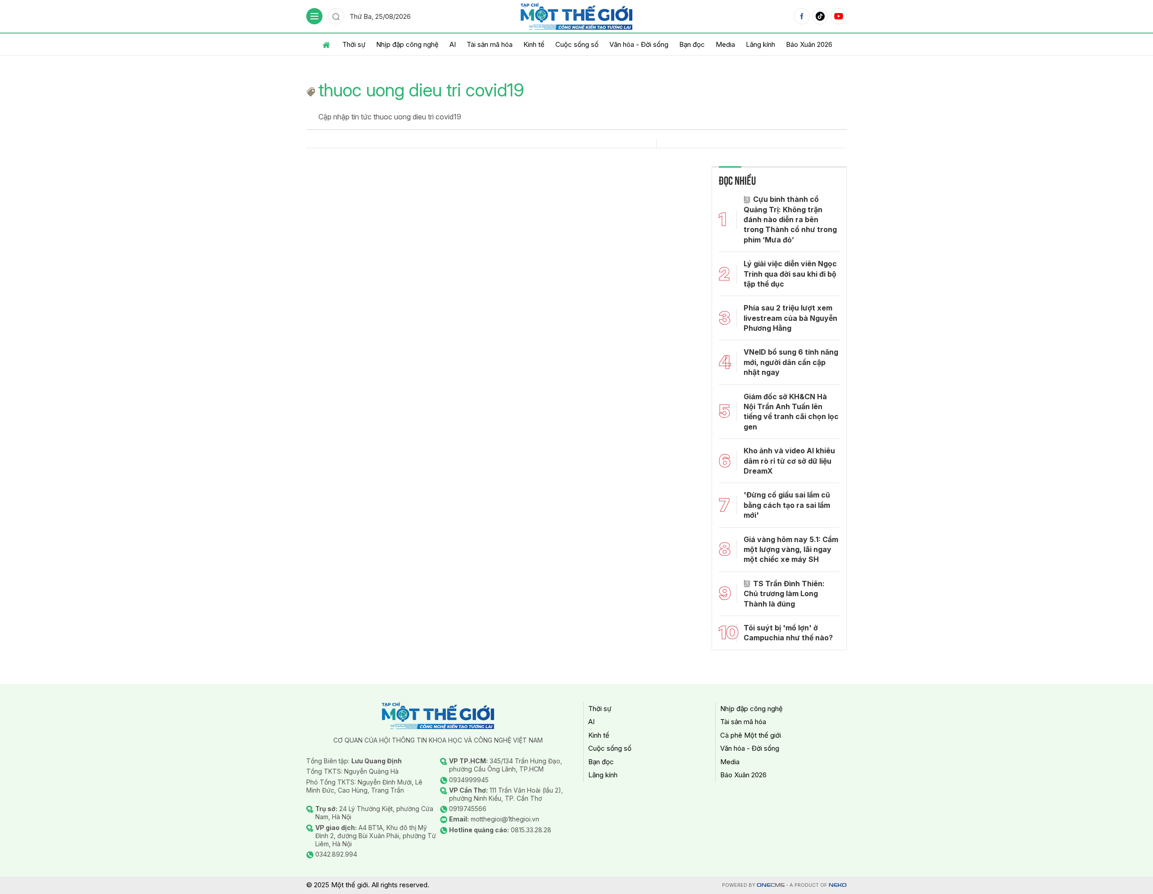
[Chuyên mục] (314, 16)
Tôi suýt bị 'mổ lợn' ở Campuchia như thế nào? (788, 632)
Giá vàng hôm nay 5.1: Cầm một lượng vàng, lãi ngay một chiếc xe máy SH (791, 549)
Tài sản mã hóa (490, 44)
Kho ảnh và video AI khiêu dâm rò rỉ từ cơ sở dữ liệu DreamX (789, 460)
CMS (771, 885)
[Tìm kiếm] (336, 16)
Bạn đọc (692, 44)
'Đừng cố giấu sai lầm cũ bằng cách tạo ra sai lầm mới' (787, 505)
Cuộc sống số (577, 44)
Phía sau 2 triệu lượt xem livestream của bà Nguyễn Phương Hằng (790, 318)
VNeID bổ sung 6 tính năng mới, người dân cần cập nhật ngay (791, 362)
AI (452, 44)
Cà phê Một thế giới (750, 735)
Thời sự (353, 44)
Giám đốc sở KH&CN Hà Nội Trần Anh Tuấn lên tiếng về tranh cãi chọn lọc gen (791, 411)
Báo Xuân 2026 (809, 44)
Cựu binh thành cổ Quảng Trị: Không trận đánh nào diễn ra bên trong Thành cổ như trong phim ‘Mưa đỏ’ (790, 219)
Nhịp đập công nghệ (407, 44)
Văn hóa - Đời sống (638, 44)
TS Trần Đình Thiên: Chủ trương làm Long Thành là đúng (784, 593)
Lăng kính (760, 44)
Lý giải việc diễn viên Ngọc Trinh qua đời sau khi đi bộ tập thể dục (790, 273)
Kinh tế (534, 44)
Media (725, 44)
